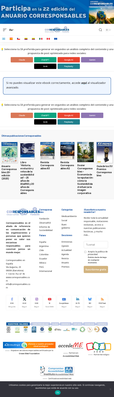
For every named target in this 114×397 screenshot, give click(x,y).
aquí (84, 83)
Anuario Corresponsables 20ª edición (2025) (8, 172)
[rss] (102, 302)
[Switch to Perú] (48, 39)
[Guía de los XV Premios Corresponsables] (105, 152)
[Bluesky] (90, 302)
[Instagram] (36, 302)
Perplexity (68, 66)
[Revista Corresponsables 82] (67, 150)
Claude (22, 59)
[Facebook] (12, 302)
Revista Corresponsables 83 (47, 165)
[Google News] (64, 302)
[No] (110, 389)
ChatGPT (45, 59)
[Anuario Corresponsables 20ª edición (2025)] (9, 152)
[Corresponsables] (57, 29)
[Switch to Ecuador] (33, 39)
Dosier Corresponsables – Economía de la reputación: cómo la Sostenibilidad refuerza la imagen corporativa (85, 179)
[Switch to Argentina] (3, 39)
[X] (24, 302)
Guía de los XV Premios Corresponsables (105, 171)
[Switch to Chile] (18, 39)
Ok (57, 392)
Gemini (92, 59)
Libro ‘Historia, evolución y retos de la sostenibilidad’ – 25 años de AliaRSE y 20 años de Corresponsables (27, 178)
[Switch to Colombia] (26, 39)
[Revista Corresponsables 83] (47, 150)
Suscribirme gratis (95, 269)
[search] (100, 29)
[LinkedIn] (77, 302)
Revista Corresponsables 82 (67, 165)
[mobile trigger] (5, 29)
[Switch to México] (41, 39)
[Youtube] (49, 302)
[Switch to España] (11, 39)
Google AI (68, 59)
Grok (45, 66)
